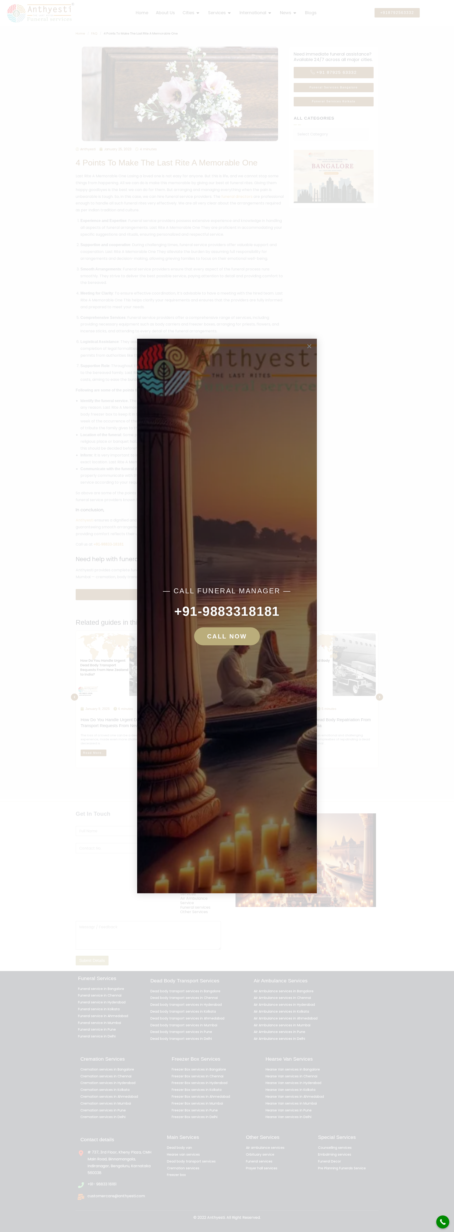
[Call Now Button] (442, 1221)
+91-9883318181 (227, 611)
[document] (227, 616)
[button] (309, 346)
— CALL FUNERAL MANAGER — (227, 591)
